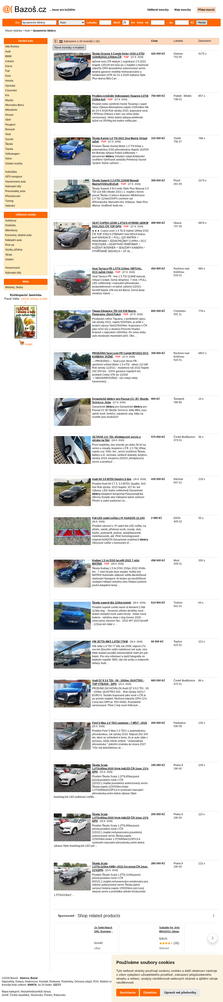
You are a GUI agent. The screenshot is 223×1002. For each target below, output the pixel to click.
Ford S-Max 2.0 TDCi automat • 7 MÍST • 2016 (119, 722)
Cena (154, 40)
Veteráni (10, 205)
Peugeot (10, 124)
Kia (7, 95)
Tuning (9, 200)
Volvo (8, 158)
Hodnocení (31, 981)
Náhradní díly (13, 186)
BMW (8, 56)
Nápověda (8, 981)
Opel (8, 119)
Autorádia (11, 171)
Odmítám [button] (150, 992)
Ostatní (9, 259)
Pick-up (9, 244)
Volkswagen (12, 153)
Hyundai (10, 85)
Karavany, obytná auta (18, 235)
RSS (96, 981)
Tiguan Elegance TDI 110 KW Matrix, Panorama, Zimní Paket (114, 312)
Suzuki (9, 139)
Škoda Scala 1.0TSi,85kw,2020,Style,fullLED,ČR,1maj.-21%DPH (120, 768)
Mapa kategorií (10, 991)
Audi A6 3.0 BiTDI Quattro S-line (111, 479)
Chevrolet (11, 90)
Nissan (9, 114)
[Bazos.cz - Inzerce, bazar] (24, 12)
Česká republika (19, 995)
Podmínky (67, 981)
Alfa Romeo (12, 46)
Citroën (9, 61)
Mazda (9, 100)
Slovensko (36, 995)
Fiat (7, 70)
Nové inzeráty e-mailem (69, 47)
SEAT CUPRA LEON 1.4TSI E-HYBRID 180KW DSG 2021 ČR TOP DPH (120, 224)
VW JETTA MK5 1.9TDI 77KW (110, 641)
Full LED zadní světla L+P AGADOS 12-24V (118, 518)
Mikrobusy (11, 230)
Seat (8, 134)
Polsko (48, 995)
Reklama (54, 981)
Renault (10, 129)
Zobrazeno (204, 40)
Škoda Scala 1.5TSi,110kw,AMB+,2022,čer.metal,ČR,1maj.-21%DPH (120, 867)
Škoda (9, 144)
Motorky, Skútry (14, 287)
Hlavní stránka (13, 30)
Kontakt (43, 981)
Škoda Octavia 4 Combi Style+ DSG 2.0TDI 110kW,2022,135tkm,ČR (118, 55)
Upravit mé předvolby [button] (180, 992)
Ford (8, 75)
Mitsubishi (11, 109)
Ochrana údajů (83, 981)
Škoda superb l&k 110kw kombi (111, 602)
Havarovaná (12, 267)
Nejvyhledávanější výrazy (36, 991)
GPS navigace (13, 176)
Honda (9, 80)
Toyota (9, 149)
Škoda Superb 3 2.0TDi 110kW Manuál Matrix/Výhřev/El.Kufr (115, 182)
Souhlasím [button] (127, 992)
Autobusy (10, 220)
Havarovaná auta (15, 181)
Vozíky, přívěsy (13, 249)
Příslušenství (12, 196)
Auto (27, 30)
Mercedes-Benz (14, 105)
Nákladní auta (13, 240)
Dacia (8, 66)
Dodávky (10, 225)
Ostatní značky (13, 163)
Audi (8, 51)
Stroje (8, 254)
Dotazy (19, 981)
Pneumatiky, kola (15, 191)
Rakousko (60, 995)
